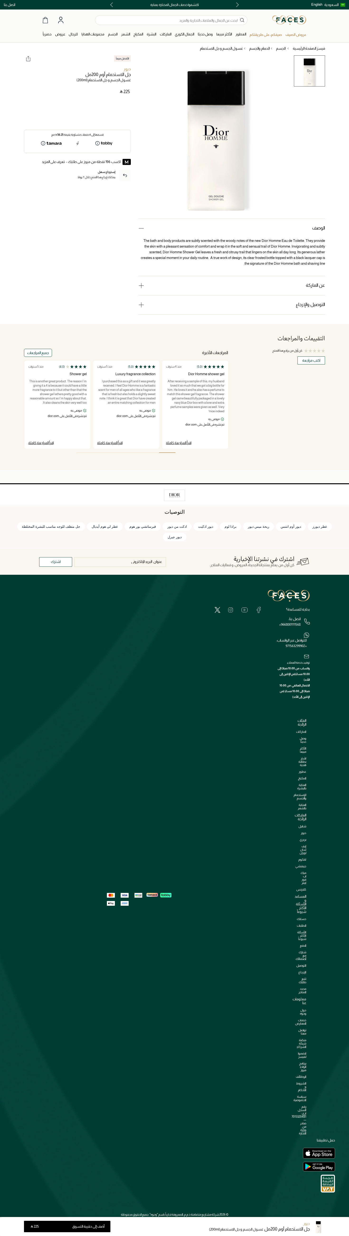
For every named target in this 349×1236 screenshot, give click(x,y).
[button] (334, 5)
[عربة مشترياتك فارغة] (45, 20)
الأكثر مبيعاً (303, 750)
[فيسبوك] (258, 610)
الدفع (303, 945)
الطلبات (301, 925)
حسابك (301, 919)
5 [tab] (101, 452)
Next (112, 4)
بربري (303, 839)
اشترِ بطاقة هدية (302, 762)
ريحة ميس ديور (258, 526)
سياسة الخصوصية (299, 1098)
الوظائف (301, 1076)
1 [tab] (167, 452)
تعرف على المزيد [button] (53, 162)
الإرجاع (302, 972)
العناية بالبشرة (301, 786)
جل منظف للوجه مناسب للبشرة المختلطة (51, 526)
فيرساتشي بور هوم (142, 526)
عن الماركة (315, 285)
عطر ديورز (319, 526)
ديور (127, 69)
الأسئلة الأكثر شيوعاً (301, 935)
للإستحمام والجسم (300, 796)
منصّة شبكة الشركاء (301, 1043)
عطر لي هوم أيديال (105, 526)
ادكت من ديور (177, 526)
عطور (302, 771)
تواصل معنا (302, 1031)
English (316, 4)
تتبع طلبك (302, 980)
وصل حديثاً (303, 740)
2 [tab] (150, 452)
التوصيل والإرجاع (310, 304)
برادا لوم (230, 526)
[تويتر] (217, 610)
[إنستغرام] (230, 610)
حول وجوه (303, 1011)
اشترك (56, 562)
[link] (165, 34)
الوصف (318, 227)
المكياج (302, 778)
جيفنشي (300, 866)
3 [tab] (134, 452)
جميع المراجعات (38, 353)
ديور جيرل (175, 537)
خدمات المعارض (300, 1021)
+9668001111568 (290, 624)
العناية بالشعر (302, 806)
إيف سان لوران (303, 849)
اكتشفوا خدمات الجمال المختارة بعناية (174, 5)
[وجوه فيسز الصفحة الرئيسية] (289, 20)
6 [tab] (85, 452)
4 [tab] (118, 452)
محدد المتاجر (302, 990)
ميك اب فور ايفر (303, 878)
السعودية (331, 5)
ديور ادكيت (205, 526)
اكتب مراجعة (311, 360)
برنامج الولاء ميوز (302, 1067)
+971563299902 (296, 646)
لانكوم (302, 859)
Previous (236, 4)
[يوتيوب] (244, 610)
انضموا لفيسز (302, 1055)
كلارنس (301, 889)
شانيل (302, 826)
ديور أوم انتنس (291, 526)
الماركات (301, 731)
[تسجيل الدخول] (61, 20)
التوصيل (301, 965)
